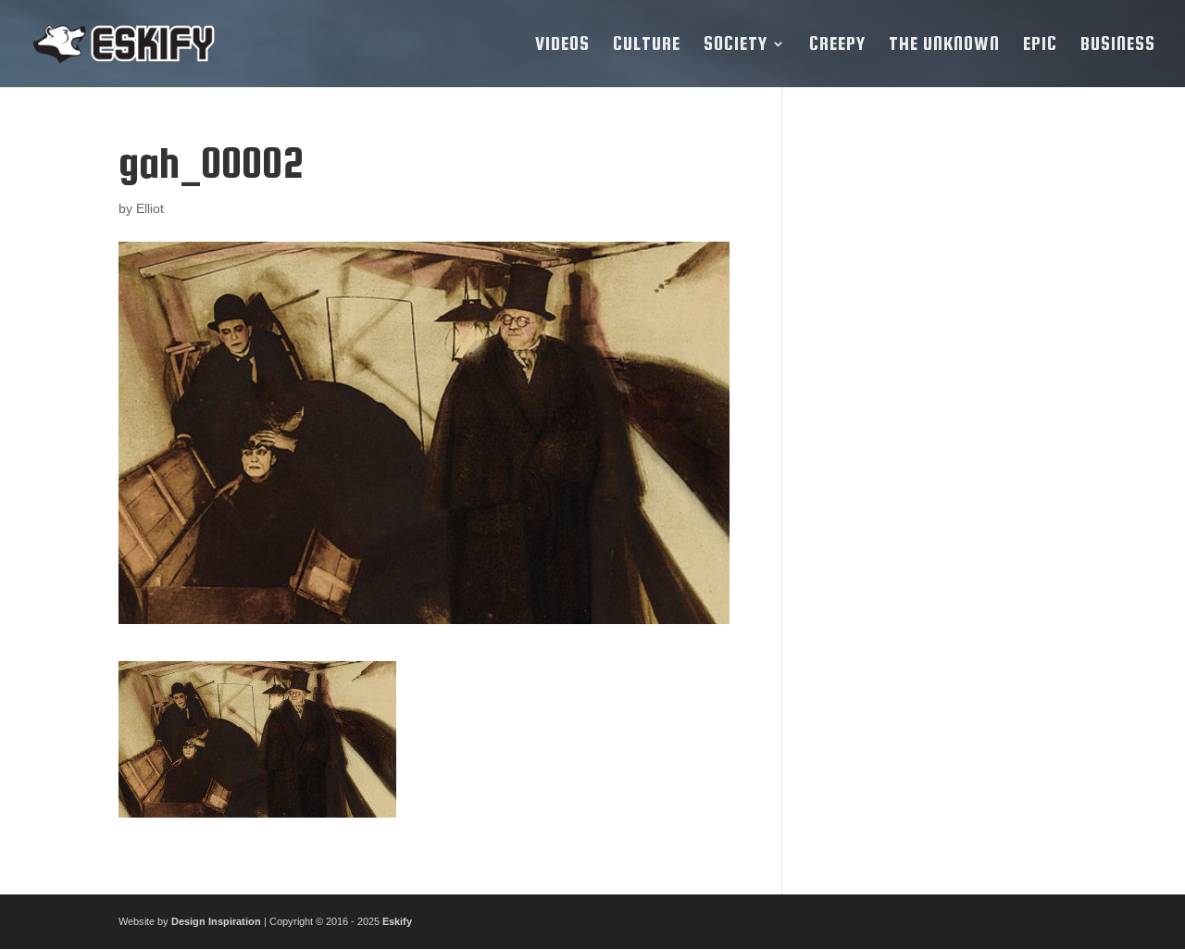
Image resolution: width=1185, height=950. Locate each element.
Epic (1040, 45)
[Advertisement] (938, 417)
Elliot (150, 208)
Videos (562, 45)
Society (735, 45)
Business (1117, 45)
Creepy (837, 45)
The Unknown (944, 45)
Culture (646, 45)
